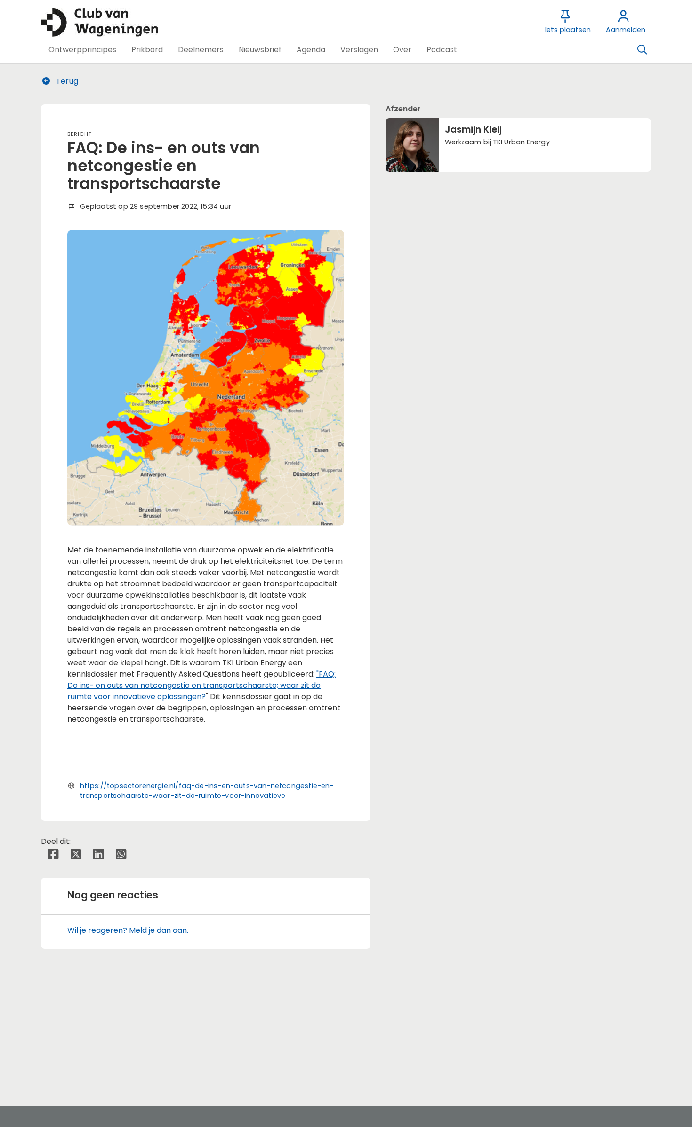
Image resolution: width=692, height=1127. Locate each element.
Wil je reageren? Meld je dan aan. (127, 930)
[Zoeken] (642, 50)
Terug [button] (66, 81)
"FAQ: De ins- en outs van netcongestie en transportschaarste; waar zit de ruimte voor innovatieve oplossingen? (201, 685)
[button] (82, 49)
